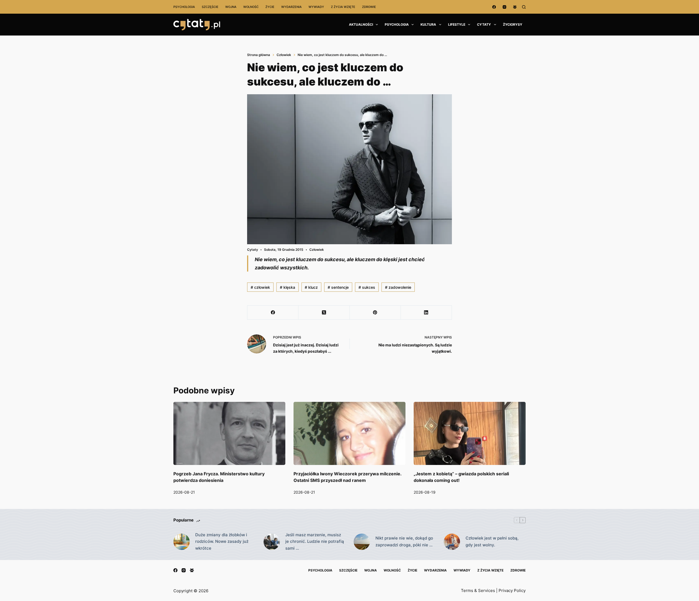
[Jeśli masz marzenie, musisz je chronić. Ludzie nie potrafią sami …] (271, 542)
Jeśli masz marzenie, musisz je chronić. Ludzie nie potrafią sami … (314, 541)
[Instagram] (504, 7)
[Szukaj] (524, 7)
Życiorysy (512, 24)
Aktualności (361, 24)
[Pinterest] (375, 313)
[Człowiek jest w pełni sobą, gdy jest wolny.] (452, 542)
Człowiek (316, 250)
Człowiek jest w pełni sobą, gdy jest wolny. (492, 541)
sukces (367, 287)
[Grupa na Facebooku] (515, 7)
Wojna (230, 7)
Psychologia (184, 7)
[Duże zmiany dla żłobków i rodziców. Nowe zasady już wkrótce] (181, 542)
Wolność (251, 7)
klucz (311, 287)
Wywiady (316, 7)
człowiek (260, 287)
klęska (287, 287)
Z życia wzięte (343, 7)
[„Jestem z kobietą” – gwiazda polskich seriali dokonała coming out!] (470, 433)
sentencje (338, 287)
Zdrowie (369, 7)
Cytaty (484, 24)
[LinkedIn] (426, 313)
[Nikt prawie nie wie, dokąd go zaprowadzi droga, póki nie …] (362, 542)
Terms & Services (478, 590)
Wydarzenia (291, 7)
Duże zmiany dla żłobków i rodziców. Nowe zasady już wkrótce (221, 541)
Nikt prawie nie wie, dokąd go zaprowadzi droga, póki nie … (404, 541)
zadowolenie (398, 287)
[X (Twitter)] (324, 313)
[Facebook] (494, 7)
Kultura (428, 24)
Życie (269, 7)
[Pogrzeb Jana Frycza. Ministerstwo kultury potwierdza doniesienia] (229, 433)
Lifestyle (456, 24)
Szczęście (210, 7)
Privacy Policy (512, 590)
